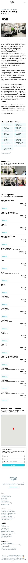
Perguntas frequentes (6, 534)
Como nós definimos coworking (8, 549)
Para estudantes (5, 501)
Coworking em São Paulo (7, 510)
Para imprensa (4, 499)
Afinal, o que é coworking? (7, 531)
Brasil (8, 9)
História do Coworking (6, 502)
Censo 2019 (4, 498)
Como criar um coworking (7, 543)
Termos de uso (4, 537)
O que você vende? (5, 546)
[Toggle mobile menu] (24, 3)
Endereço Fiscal (5, 529)
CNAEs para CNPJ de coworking (9, 548)
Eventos (3, 525)
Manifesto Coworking (6, 496)
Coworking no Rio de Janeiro (8, 511)
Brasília (15, 9)
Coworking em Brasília (6, 514)
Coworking (3, 9)
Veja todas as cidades (6, 519)
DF (11, 9)
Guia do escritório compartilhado (9, 533)
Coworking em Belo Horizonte (8, 513)
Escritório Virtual (5, 528)
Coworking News (5, 526)
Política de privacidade (6, 536)
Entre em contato (5, 504)
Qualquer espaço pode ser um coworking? (11, 544)
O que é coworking (5, 495)
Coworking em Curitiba (6, 516)
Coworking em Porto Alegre (7, 518)
